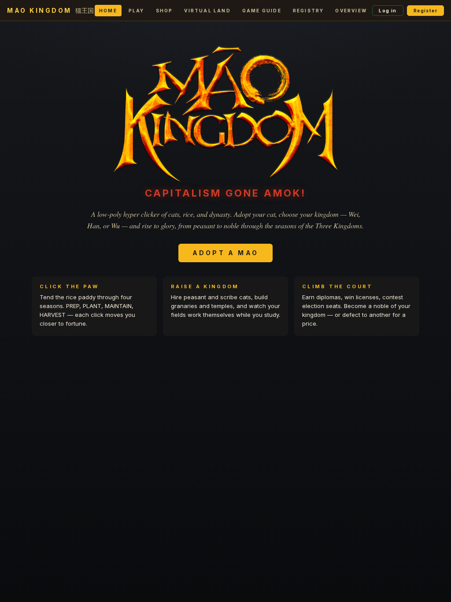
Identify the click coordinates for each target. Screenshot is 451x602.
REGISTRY (308, 10)
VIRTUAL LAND (207, 10)
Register (425, 10)
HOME (108, 10)
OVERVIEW (351, 10)
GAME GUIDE (261, 10)
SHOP (164, 10)
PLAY (136, 10)
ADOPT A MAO (225, 252)
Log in (387, 10)
